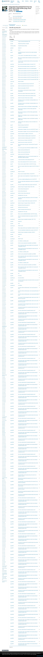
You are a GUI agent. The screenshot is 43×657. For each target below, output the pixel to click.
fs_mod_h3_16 (4, 396)
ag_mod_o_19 (4, 508)
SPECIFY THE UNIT (21, 171)
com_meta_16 (4, 401)
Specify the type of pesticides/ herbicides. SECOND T (26, 232)
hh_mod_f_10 (3, 43)
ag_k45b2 (12, 466)
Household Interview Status (22, 45)
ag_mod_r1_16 (4, 365)
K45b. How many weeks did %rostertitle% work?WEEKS (27, 264)
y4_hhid (11, 41)
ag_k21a (11, 70)
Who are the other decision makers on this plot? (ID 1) (26, 64)
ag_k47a (11, 287)
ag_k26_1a (12, 108)
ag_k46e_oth (12, 285)
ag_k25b (11, 95)
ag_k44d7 (12, 563)
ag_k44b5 (12, 430)
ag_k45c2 (12, 468)
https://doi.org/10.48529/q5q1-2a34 (18, 16)
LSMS (10, 4)
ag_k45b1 (11, 454)
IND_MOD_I (3, 427)
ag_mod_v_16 (3, 373)
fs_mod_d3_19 (4, 530)
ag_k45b (11, 264)
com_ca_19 (3, 548)
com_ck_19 (3, 564)
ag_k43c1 (11, 312)
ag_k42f (11, 234)
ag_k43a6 (12, 367)
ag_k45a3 (12, 494)
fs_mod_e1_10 (4, 114)
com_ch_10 (3, 141)
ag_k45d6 (12, 539)
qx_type (11, 43)
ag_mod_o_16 (4, 358)
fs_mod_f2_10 (4, 118)
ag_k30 (11, 135)
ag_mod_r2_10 (4, 100)
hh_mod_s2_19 (4, 469)
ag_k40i (11, 211)
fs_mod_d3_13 (4, 248)
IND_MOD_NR (3, 432)
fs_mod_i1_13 (3, 263)
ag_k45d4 (12, 515)
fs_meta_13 (3, 240)
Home (2, 4)
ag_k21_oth (12, 81)
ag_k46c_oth (12, 277)
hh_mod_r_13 (3, 181)
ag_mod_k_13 (4, 214)
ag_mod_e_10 (4, 81)
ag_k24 (11, 90)
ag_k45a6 (12, 530)
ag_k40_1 (11, 179)
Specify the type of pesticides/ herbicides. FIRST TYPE (27, 219)
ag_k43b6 (12, 370)
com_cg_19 (3, 557)
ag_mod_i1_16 (4, 347)
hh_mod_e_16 (4, 290)
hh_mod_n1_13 (4, 174)
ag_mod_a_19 (4, 481)
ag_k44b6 (12, 442)
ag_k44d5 (12, 435)
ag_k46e (11, 283)
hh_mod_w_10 (4, 73)
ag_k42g (11, 236)
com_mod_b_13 (4, 271)
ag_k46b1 (11, 478)
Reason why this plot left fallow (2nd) (24, 152)
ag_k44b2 (12, 394)
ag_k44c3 (12, 408)
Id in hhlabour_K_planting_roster (23, 240)
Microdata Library (12, 2)
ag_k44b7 (12, 557)
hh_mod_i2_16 (4, 300)
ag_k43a (11, 240)
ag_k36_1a (12, 159)
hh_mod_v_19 (3, 473)
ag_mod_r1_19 (4, 515)
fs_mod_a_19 (3, 523)
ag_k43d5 (12, 363)
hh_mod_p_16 (4, 312)
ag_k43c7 (12, 547)
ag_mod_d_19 (4, 485)
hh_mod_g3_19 (4, 447)
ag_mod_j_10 (3, 88)
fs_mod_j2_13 (4, 267)
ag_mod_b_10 (4, 77)
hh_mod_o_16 (4, 311)
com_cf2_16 (3, 411)
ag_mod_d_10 (4, 80)
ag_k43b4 (12, 346)
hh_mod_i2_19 (4, 451)
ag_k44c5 (12, 432)
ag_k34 (11, 147)
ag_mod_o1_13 (4, 222)
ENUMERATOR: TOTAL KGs (22, 195)
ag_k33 (11, 144)
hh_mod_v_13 (3, 188)
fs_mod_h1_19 (4, 538)
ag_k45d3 (12, 503)
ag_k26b (11, 103)
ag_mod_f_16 (3, 342)
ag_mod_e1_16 (4, 336)
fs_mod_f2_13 (4, 255)
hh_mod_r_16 (3, 315)
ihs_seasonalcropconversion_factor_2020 (4, 574)
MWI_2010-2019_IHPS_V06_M (15, 4)
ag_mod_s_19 (4, 518)
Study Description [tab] (5, 25)
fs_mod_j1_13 (3, 266)
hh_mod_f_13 (3, 159)
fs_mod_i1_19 (3, 542)
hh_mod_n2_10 (4, 59)
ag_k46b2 (12, 484)
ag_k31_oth (12, 142)
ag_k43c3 (12, 336)
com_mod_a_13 (4, 270)
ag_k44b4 (12, 418)
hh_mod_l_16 (3, 305)
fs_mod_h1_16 (4, 393)
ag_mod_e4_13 (4, 203)
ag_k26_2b (12, 118)
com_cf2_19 (3, 556)
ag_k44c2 (12, 396)
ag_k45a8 (12, 626)
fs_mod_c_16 (3, 381)
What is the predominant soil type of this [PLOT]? (26, 83)
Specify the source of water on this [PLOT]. (25, 142)
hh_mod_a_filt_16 (4, 570)
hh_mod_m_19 (4, 458)
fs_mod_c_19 (3, 526)
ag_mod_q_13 (4, 226)
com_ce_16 (3, 408)
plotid (11, 50)
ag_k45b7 (12, 569)
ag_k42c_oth (12, 225)
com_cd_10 (3, 134)
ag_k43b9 (12, 593)
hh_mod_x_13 (4, 189)
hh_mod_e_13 (4, 158)
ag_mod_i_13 (3, 210)
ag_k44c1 (11, 384)
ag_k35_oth (12, 154)
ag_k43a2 (12, 319)
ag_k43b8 (12, 581)
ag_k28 (11, 127)
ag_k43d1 (11, 315)
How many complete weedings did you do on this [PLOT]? (27, 179)
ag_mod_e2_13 (4, 200)
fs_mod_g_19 (3, 537)
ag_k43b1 (11, 310)
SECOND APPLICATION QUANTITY (24, 205)
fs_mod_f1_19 (4, 534)
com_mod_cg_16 (4, 420)
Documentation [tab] (18, 25)
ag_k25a (11, 93)
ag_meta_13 (3, 191)
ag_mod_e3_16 (4, 339)
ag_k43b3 (12, 334)
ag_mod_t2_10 (4, 104)
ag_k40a (11, 184)
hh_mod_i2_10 (4, 51)
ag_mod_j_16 (3, 350)
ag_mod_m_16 (4, 354)
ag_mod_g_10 (4, 84)
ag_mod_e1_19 (4, 486)
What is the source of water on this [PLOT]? (25, 140)
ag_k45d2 (12, 471)
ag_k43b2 (12, 322)
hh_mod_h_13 (4, 165)
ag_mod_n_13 (4, 218)
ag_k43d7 (12, 551)
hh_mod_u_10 (4, 70)
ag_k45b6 (12, 533)
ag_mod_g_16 (4, 343)
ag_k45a (11, 262)
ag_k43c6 (12, 372)
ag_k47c (11, 294)
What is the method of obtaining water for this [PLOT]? (27, 135)
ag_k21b (11, 72)
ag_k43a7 (12, 542)
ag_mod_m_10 (4, 92)
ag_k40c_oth (12, 193)
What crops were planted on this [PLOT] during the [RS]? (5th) (28, 79)
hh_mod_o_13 (4, 177)
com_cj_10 (3, 144)
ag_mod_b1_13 (4, 192)
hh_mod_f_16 (3, 292)
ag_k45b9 (12, 641)
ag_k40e (11, 197)
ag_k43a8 (12, 578)
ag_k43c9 (12, 595)
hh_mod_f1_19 (4, 443)
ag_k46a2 (12, 481)
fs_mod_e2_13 (4, 252)
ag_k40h (11, 207)
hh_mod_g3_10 (4, 47)
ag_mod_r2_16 (4, 366)
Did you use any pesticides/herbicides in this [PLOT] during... (27, 213)
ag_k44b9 (12, 617)
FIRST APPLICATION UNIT (22, 191)
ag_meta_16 (3, 328)
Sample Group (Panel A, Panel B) (23, 43)
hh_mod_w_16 (4, 323)
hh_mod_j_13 (3, 169)
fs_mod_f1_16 (4, 389)
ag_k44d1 (12, 387)
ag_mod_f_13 (3, 206)
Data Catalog (18, 1)
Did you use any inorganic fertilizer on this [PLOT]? (26, 173)
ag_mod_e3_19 (4, 489)
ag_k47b (11, 290)
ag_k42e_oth (12, 232)
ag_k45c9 (12, 643)
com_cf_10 (3, 137)
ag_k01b (11, 55)
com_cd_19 (3, 552)
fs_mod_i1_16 (3, 397)
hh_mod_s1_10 (4, 66)
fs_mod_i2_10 (4, 126)
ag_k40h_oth (12, 209)
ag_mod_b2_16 (4, 332)
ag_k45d (11, 270)
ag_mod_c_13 (4, 196)
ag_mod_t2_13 (4, 233)
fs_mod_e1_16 (4, 386)
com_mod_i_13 (4, 282)
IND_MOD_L (3, 431)
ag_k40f (11, 200)
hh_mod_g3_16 (4, 296)
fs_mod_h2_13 (4, 259)
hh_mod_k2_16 (4, 304)
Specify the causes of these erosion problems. (25, 97)
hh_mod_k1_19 (4, 454)
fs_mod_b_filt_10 (4, 107)
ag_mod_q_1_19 (4, 512)
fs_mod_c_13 (3, 244)
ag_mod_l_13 (3, 215)
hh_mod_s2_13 (4, 184)
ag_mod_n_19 (4, 504)
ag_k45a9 (12, 638)
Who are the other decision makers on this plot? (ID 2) (27, 66)
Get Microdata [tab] (25, 25)
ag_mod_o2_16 (4, 361)
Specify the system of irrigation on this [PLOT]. (25, 133)
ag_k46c (11, 275)
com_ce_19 (3, 553)
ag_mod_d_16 (4, 335)
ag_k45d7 (12, 575)
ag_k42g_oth (12, 238)
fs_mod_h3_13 (4, 260)
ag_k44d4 (12, 423)
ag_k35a (11, 149)
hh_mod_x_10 (4, 74)
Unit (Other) (20, 285)
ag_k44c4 (12, 420)
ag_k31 (11, 140)
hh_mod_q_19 (4, 465)
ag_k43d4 (12, 351)
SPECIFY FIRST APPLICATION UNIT (24, 193)
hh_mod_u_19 (4, 472)
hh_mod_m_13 (4, 173)
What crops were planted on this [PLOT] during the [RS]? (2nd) (28, 72)
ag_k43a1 (11, 307)
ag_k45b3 (12, 497)
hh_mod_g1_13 (4, 161)
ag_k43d (11, 248)
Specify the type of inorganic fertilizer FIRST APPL (26, 186)
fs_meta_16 (3, 377)
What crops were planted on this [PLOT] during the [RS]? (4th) (28, 77)
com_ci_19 (3, 560)
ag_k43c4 (12, 348)
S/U (18, 273)
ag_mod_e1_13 (4, 199)
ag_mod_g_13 (4, 207)
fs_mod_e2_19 (4, 533)
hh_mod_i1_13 (4, 166)
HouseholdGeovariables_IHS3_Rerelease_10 (4, 32)
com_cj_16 (3, 415)
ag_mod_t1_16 (4, 369)
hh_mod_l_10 (3, 55)
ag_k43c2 (12, 324)
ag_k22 (11, 83)
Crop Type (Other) (21, 277)
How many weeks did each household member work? (26, 310)
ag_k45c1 (11, 456)
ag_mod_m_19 (4, 503)
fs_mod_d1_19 (4, 527)
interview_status (13, 45)
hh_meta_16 (3, 286)
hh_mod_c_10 (4, 39)
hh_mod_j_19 (3, 453)
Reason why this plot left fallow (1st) (24, 149)
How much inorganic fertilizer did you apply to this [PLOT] (27, 184)
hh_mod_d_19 (4, 439)
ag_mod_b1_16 (4, 331)
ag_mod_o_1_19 (4, 507)
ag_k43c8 (12, 583)
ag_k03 (11, 68)
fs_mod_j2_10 (4, 129)
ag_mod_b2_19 (4, 482)
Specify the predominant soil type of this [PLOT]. (26, 85)
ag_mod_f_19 (3, 492)
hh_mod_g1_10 (4, 44)
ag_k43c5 (12, 360)
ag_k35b (11, 152)
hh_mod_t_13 (3, 185)
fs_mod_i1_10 (3, 125)
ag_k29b (11, 131)
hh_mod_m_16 (4, 307)
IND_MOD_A (3, 421)
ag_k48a (11, 297)
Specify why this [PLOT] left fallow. (23, 154)
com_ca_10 (3, 130)
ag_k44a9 (12, 614)
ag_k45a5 (12, 518)
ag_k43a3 (12, 331)
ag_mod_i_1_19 (4, 496)
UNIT (19, 169)
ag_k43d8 (12, 587)
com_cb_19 (3, 549)
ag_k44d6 (12, 447)
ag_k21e (11, 79)
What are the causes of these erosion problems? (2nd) (27, 95)
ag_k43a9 (12, 590)
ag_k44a (11, 251)
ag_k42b (11, 221)
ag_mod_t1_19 (4, 519)
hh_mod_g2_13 (4, 162)
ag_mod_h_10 (4, 85)
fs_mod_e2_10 (4, 115)
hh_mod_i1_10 (4, 50)
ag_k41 (11, 213)
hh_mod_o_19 (4, 462)
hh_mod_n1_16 (4, 308)
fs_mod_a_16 (3, 378)
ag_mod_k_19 (4, 500)
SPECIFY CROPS (21, 81)
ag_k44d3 (12, 411)
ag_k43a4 (12, 343)
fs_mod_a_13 (3, 241)
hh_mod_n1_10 (4, 58)
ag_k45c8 (12, 631)
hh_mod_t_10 (3, 69)
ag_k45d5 (12, 527)
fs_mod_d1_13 (4, 245)
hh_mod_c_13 (4, 155)
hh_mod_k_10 (4, 54)
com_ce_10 (3, 136)
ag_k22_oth (12, 85)
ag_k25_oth (12, 97)
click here (34, 654)
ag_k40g (11, 205)
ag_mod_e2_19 (4, 488)
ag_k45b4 (12, 509)
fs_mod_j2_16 (4, 400)
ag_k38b (11, 169)
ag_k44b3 (12, 406)
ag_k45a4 (12, 506)
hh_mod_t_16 (3, 319)
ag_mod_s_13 (4, 230)
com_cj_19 (3, 563)
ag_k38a (11, 166)
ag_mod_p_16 (4, 362)
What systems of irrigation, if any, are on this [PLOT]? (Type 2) (28, 131)
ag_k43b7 (12, 545)
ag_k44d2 (12, 399)
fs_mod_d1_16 (4, 382)
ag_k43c (11, 245)
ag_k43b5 (12, 358)
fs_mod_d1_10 (4, 110)
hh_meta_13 (3, 151)
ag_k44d (11, 259)
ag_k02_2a (12, 64)
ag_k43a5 (12, 355)
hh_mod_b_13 (4, 154)
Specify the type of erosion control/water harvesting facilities (28, 106)
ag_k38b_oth (12, 171)
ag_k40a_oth (12, 186)
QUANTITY (20, 221)
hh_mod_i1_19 (4, 450)
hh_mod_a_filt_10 (4, 36)
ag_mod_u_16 (4, 372)
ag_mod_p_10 (4, 96)
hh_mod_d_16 (4, 289)
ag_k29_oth (12, 133)
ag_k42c (11, 223)
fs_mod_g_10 (3, 119)
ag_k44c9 (12, 619)
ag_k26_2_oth (12, 121)
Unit (18, 283)
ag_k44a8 (12, 602)
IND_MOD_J (3, 428)
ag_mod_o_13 (4, 221)
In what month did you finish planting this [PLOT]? (26, 159)
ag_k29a (11, 129)
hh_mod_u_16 (4, 320)
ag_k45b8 (12, 629)
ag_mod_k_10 (4, 89)
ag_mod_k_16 (4, 351)
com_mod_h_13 (4, 281)
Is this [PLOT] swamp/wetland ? (23, 127)
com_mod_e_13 (4, 275)
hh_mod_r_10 (3, 65)
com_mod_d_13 (4, 274)
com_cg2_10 (3, 140)
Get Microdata (19, 11)
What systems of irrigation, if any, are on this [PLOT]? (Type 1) (28, 129)
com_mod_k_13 (4, 285)
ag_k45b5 (12, 521)
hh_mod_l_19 (3, 457)
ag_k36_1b (12, 161)
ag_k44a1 (11, 379)
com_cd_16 (3, 407)
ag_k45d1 (11, 459)
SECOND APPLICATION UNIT (23, 207)
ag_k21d (11, 77)
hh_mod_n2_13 (4, 176)
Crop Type (20, 275)
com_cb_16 (3, 404)
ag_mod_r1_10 (4, 99)
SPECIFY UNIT (20, 225)
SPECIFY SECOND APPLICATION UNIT (24, 209)
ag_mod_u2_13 (4, 236)
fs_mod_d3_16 (4, 385)
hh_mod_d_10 (4, 40)
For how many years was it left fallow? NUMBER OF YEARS (27, 147)
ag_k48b (11, 300)
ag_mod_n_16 (4, 355)
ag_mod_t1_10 (4, 103)
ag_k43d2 (12, 327)
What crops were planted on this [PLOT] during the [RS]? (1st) (28, 70)
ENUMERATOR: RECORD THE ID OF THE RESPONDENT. (27, 68)
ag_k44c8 (12, 607)
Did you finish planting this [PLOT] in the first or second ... (27, 161)
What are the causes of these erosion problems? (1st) (26, 93)
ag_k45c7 (12, 571)
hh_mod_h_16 (4, 297)
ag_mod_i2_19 (4, 497)
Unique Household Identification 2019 (24, 41)
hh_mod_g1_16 (4, 293)
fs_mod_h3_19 (4, 541)
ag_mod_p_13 (4, 225)
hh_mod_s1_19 (4, 468)
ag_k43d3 (12, 339)
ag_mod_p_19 (4, 511)
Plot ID (19, 50)
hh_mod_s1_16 (4, 316)
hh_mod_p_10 (4, 62)
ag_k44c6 (12, 444)
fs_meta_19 (3, 522)
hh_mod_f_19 (3, 442)
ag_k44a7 (12, 554)
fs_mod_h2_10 (4, 122)
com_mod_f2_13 (4, 278)
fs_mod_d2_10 (4, 111)
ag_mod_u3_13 (4, 237)
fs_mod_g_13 (3, 256)
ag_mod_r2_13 (4, 229)
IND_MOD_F (3, 424)
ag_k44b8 (12, 605)
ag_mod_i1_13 (4, 211)
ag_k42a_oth (12, 219)
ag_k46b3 (12, 491)
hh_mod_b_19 (4, 436)
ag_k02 (11, 57)
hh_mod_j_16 (3, 301)
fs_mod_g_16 (3, 392)
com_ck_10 (3, 145)
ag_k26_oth (12, 106)
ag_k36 (11, 156)
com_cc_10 (3, 133)
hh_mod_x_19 (4, 476)
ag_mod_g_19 (4, 493)
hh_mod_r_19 (3, 466)
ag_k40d (11, 195)
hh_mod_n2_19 (4, 461)
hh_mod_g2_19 (4, 446)
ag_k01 (11, 52)
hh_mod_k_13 (4, 170)
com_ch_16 (3, 412)
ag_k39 (11, 173)
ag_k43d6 (12, 375)
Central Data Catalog (6, 4)
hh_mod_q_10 (4, 63)
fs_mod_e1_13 (4, 251)
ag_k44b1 (12, 382)
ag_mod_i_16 (3, 346)
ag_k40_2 (11, 181)
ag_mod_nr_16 (4, 357)
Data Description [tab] (12, 25)
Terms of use (35, 1)
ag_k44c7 (12, 559)
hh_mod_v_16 (3, 322)
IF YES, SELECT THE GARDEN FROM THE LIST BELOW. (27, 55)
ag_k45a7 (12, 566)
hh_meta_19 (3, 435)
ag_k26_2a (12, 115)
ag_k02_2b (12, 66)
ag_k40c (11, 191)
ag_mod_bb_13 (4, 195)
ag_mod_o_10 (4, 95)
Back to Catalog (5, 650)
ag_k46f (11, 273)
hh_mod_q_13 (4, 180)
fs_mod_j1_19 (3, 545)
